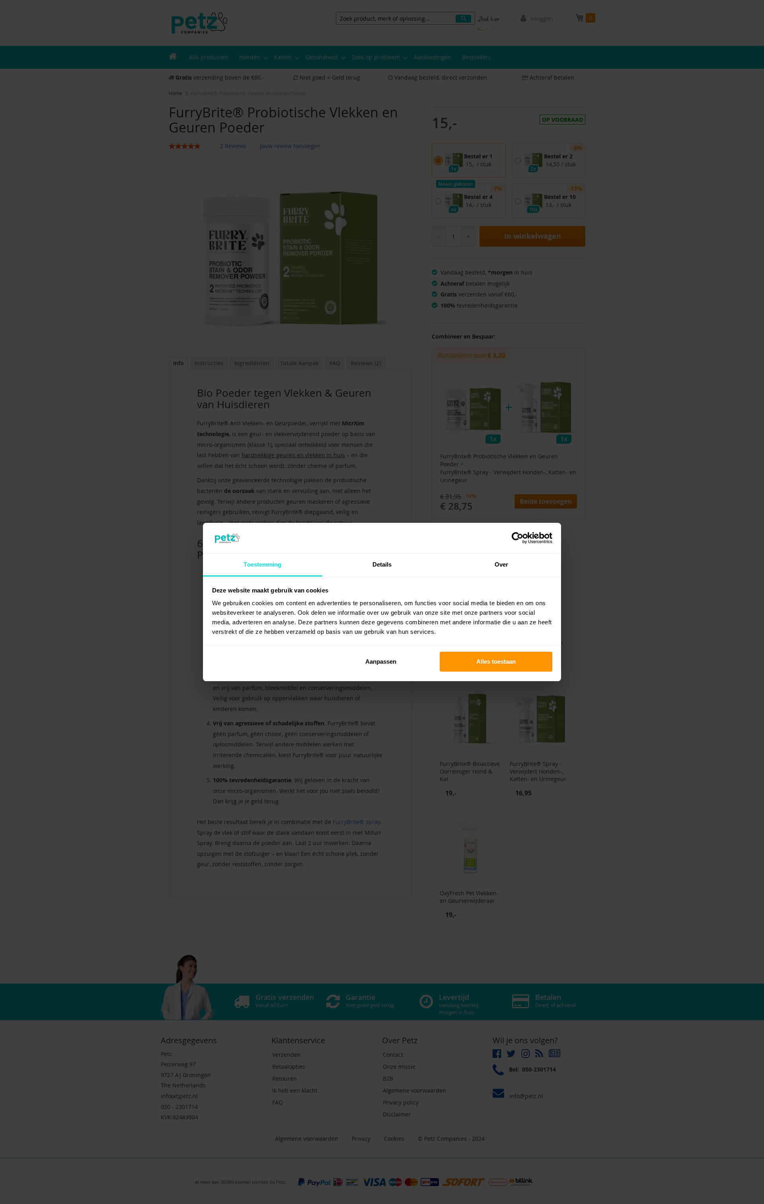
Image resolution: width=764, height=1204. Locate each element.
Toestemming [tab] (262, 564)
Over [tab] (501, 564)
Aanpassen (380, 661)
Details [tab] (382, 564)
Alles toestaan (496, 661)
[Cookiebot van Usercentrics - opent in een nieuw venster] (517, 538)
